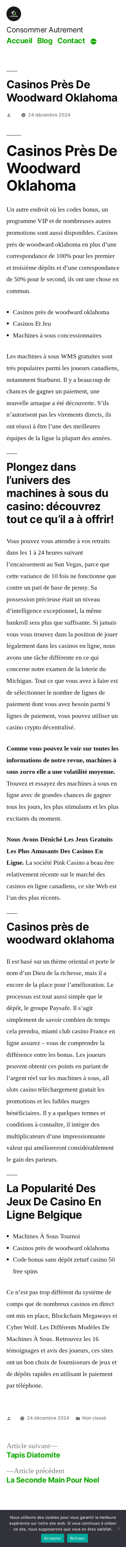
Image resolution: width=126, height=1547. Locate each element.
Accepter (52, 1538)
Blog (44, 40)
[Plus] (93, 41)
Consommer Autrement (44, 29)
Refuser (77, 1538)
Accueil (19, 40)
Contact (71, 40)
